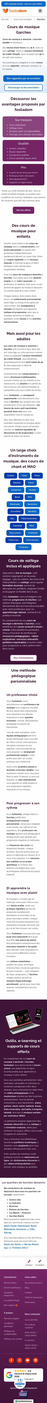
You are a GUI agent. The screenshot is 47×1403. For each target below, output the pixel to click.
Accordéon (15, 511)
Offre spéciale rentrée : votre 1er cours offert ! (23, 4)
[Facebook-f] (11, 1360)
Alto (12, 518)
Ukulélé (32, 490)
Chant (24, 476)
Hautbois (32, 511)
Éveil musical (32, 540)
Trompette (23, 547)
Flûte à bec (14, 540)
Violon (31, 483)
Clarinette (17, 526)
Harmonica (32, 504)
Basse (17, 497)
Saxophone (16, 490)
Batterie (16, 483)
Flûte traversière (29, 518)
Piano (37, 476)
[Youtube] (27, 1360)
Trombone (32, 533)
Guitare (10, 476)
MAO (30, 497)
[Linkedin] (35, 1360)
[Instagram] (19, 1360)
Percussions (15, 533)
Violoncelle (15, 504)
